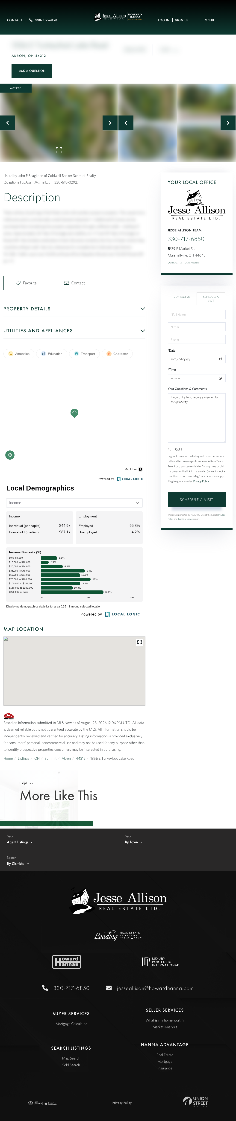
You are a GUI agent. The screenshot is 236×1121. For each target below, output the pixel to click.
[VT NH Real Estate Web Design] (195, 1102)
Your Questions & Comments (187, 389)
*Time (172, 370)
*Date (172, 350)
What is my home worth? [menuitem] (164, 1020)
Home (8, 758)
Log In (164, 20)
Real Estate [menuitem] (164, 1055)
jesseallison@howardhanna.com (155, 988)
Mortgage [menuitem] (164, 1061)
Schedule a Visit (211, 299)
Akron (66, 758)
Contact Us (175, 262)
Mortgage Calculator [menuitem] (71, 1024)
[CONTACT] (32, 71)
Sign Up (182, 20)
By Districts (16, 863)
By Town (131, 842)
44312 (81, 758)
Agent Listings (17, 842)
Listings (23, 758)
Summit (51, 758)
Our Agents (192, 262)
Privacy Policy (201, 481)
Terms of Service (186, 518)
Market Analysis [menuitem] (165, 1027)
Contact (14, 20)
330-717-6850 (46, 20)
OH (37, 758)
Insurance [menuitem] (164, 1068)
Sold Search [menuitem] (71, 1065)
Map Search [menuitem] (71, 1058)
